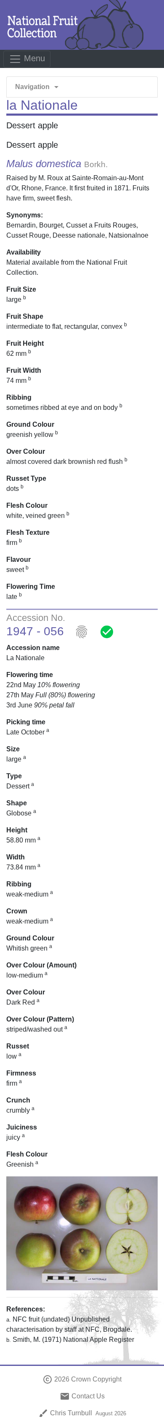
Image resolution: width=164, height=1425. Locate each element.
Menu (33, 58)
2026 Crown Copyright (82, 1379)
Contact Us (82, 1396)
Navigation (38, 87)
